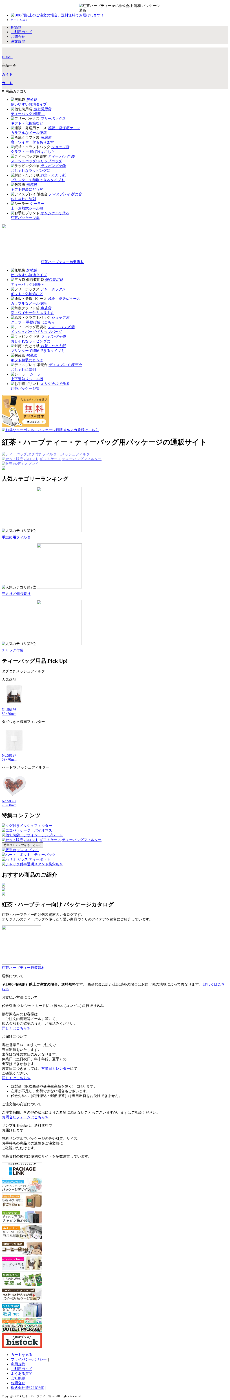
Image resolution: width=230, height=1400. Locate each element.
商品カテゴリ (16, 91)
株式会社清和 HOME (27, 1388)
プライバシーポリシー (29, 1359)
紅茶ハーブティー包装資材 (62, 262)
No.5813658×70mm (9, 712)
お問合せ (18, 1383)
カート (7, 83)
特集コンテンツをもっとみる (23, 845)
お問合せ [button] (18, 36)
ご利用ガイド (21, 1369)
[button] (19, 20)
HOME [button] (16, 27)
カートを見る (21, 1355)
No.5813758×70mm (9, 757)
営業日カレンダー (55, 1068)
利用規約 (18, 1364)
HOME (7, 57)
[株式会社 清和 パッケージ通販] (146, 8)
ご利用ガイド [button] (21, 32)
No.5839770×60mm (9, 803)
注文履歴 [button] (18, 41)
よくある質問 (21, 1373)
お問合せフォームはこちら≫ (25, 1117)
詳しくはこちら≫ (16, 1028)
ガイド (7, 74)
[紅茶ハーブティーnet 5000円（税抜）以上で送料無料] (106, 8)
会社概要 (18, 1378)
